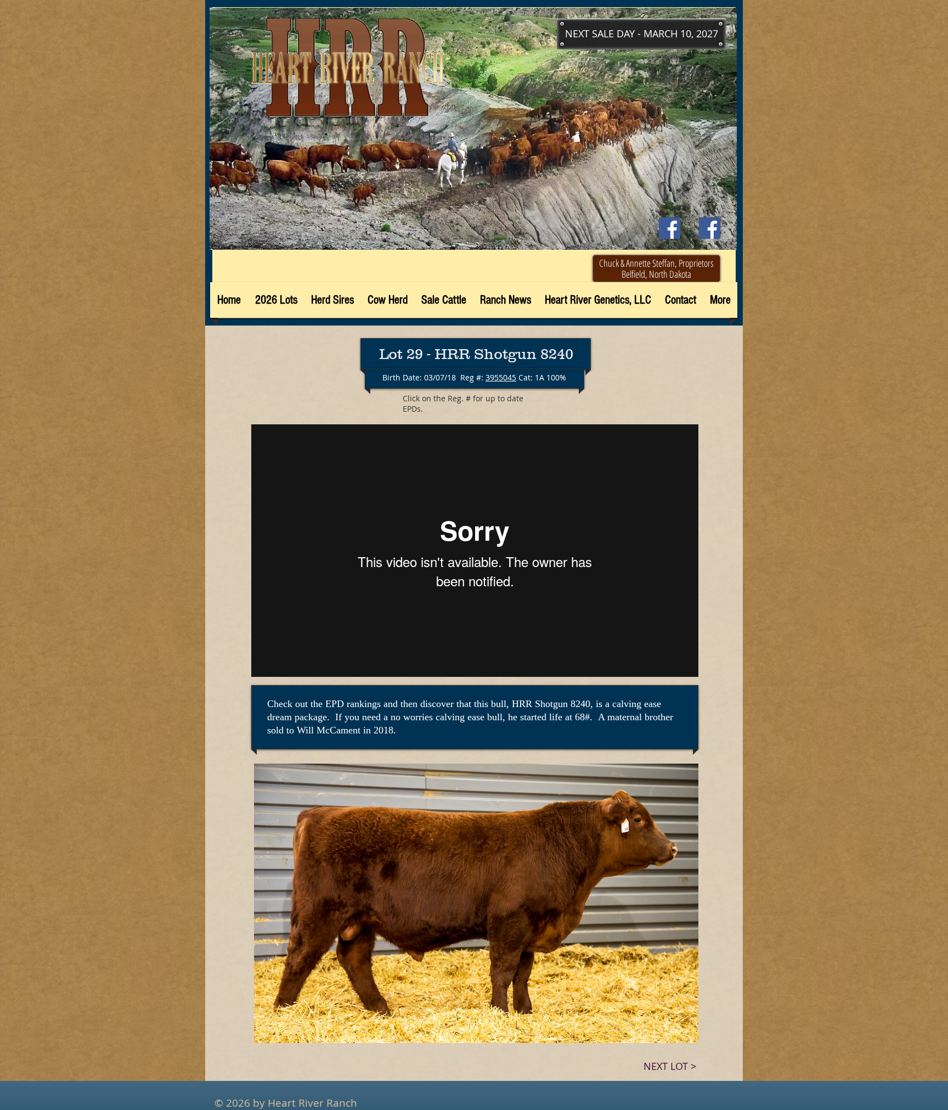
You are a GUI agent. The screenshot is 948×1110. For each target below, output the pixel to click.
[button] (641, 34)
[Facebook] (709, 228)
